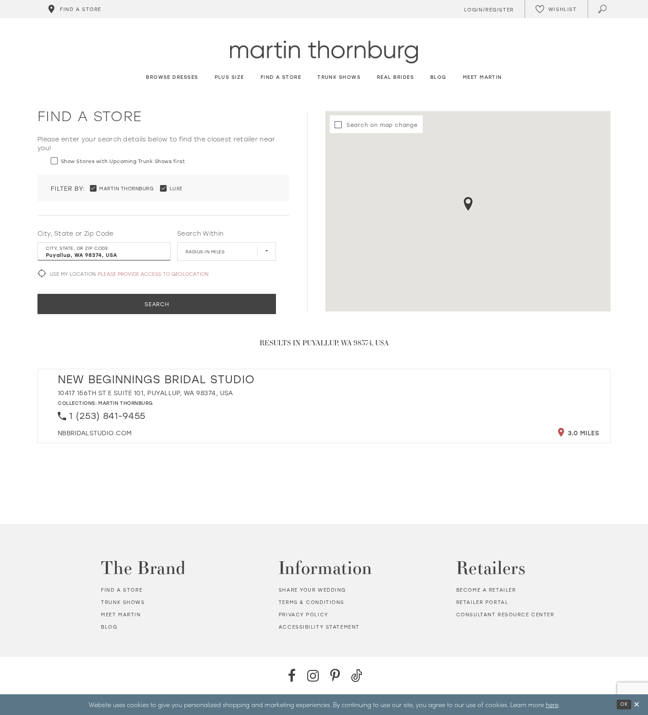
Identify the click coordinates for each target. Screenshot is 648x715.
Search (157, 303)
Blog (109, 627)
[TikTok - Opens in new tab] (356, 675)
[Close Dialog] (636, 704)
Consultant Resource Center (505, 614)
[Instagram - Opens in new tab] (313, 675)
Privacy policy (303, 614)
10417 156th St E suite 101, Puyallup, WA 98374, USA (145, 393)
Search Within (200, 233)
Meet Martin (121, 614)
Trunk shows (123, 602)
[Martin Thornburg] (324, 52)
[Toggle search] (603, 9)
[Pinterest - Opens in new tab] (335, 675)
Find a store (121, 590)
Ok (624, 704)
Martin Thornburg (125, 403)
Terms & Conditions (311, 602)
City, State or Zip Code (75, 233)
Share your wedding (312, 590)
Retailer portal (482, 602)
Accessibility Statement (319, 627)
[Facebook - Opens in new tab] (291, 675)
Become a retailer (486, 590)
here (552, 704)
